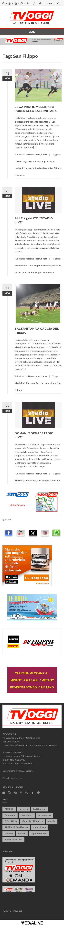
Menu (50, 3)
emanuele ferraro (24, 265)
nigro (45, 161)
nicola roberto (22, 272)
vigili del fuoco (39, 833)
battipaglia (39, 809)
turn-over (20, 175)
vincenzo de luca (13, 839)
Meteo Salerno (17, 504)
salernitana (43, 168)
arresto (24, 809)
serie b (21, 833)
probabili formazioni (25, 168)
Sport (44, 154)
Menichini (20, 383)
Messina (36, 161)
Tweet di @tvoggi (12, 910)
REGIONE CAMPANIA (16, 827)
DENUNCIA (11, 821)
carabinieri (26, 815)
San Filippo (55, 168)
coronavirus (44, 815)
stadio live (48, 272)
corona (18, 161)
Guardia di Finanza (32, 821)
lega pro (27, 161)
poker (52, 161)
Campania (10, 815)
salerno (9, 833)
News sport (34, 154)
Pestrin (39, 383)
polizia (51, 821)
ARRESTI (9, 809)
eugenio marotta (42, 265)
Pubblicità (7, 851)
